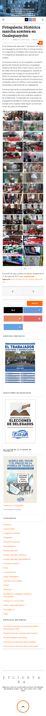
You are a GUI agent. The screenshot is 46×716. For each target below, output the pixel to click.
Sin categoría (8, 609)
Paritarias (7, 589)
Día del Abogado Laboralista (15, 637)
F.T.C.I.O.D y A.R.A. (23, 4)
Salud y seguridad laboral (14, 605)
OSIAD (6, 585)
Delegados (7, 537)
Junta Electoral (9, 572)
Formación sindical (11, 563)
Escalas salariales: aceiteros (14, 555)
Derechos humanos (11, 542)
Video (5, 614)
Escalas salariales (10, 550)
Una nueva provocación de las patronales (20, 646)
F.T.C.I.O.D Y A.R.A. (23, 679)
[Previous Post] (12, 291)
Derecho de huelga (16, 279)
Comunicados (9, 529)
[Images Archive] (41, 43)
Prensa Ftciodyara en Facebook (12, 509)
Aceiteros (7, 524)
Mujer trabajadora (11, 576)
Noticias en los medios (12, 581)
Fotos (35, 39)
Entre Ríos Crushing (27, 279)
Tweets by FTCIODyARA (13, 505)
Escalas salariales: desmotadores (17, 559)
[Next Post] (33, 291)
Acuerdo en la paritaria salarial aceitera (19, 642)
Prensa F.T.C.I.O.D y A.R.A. (21, 39)
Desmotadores (9, 546)
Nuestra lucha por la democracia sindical (20, 633)
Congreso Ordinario (11, 533)
